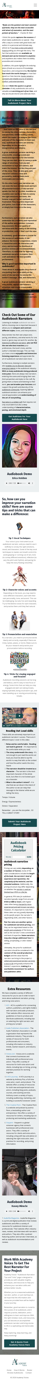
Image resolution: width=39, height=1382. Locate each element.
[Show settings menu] (35, 725)
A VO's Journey (12, 1077)
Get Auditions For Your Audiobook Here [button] (19, 417)
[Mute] (31, 725)
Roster (29, 1370)
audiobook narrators (27, 322)
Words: (8, 857)
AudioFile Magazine (11, 1218)
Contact (29, 1373)
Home (9, 1370)
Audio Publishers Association (17, 1028)
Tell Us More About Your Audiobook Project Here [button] (19, 101)
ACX (7, 1005)
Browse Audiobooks (15, 1373)
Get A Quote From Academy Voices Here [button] (19, 1343)
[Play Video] (4, 725)
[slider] (19, 725)
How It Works (19, 1370)
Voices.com (10, 1054)
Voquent (9, 1122)
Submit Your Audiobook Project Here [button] (19, 823)
